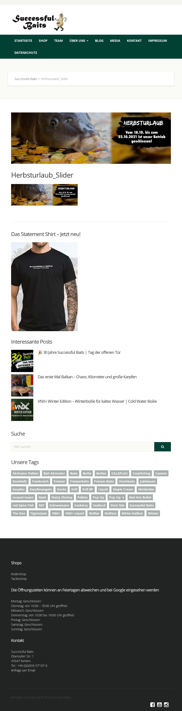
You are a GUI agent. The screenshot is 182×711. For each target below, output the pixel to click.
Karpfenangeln (41, 489)
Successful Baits (142, 505)
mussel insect (23, 497)
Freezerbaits (79, 481)
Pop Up (98, 497)
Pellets (82, 497)
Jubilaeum (148, 481)
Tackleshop (19, 579)
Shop (43, 40)
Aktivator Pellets (25, 473)
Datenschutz (25, 52)
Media (115, 40)
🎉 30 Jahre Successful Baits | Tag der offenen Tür (79, 352)
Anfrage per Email (23, 670)
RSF (41, 505)
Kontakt (134, 40)
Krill (74, 489)
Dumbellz (20, 481)
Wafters (111, 513)
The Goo (19, 513)
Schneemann (59, 505)
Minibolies (146, 489)
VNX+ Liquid (74, 513)
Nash (42, 497)
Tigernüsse (38, 513)
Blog (99, 40)
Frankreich (40, 481)
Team (58, 40)
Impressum (157, 40)
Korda (61, 489)
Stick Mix (118, 505)
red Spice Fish (23, 505)
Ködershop (18, 574)
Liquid (103, 489)
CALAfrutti (119, 473)
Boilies (101, 473)
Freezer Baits (104, 481)
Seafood (99, 505)
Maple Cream (123, 489)
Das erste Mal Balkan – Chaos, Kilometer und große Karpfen (87, 376)
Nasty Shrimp (61, 497)
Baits (74, 473)
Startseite (23, 40)
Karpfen (19, 489)
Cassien (161, 473)
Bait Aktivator (54, 473)
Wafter (94, 513)
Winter (153, 513)
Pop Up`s (116, 497)
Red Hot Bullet (140, 497)
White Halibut (132, 513)
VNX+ (56, 513)
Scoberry (81, 505)
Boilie (87, 473)
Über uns (77, 40)
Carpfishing (141, 473)
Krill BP (87, 489)
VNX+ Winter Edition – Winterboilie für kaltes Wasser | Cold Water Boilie (97, 401)
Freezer (59, 481)
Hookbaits (127, 481)
